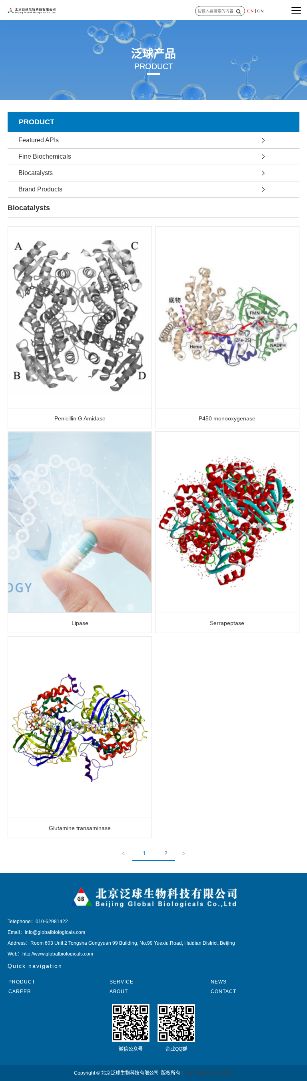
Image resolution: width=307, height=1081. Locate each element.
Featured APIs (38, 140)
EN (250, 11)
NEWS (219, 982)
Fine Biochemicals (44, 156)
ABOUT (119, 991)
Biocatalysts (35, 172)
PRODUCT (21, 982)
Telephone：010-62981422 (38, 921)
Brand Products (40, 189)
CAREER (19, 991)
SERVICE (122, 982)
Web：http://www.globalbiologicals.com (50, 954)
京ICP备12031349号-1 (208, 1073)
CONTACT (223, 991)
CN (260, 11)
